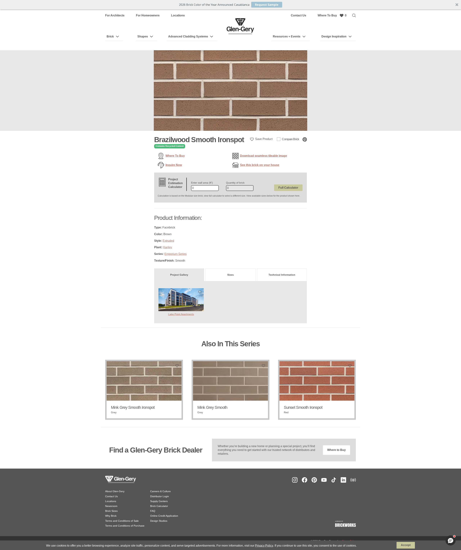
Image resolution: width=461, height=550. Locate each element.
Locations (178, 15)
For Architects (114, 15)
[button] (230, 4)
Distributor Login (159, 496)
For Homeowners (148, 15)
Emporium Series (175, 253)
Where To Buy (327, 15)
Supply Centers (159, 501)
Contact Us (298, 15)
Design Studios (158, 520)
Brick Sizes (111, 510)
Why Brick (111, 515)
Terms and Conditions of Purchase (124, 525)
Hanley (167, 247)
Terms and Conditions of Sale (122, 520)
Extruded (168, 240)
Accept (406, 545)
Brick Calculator (159, 506)
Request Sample (266, 5)
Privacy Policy (264, 545)
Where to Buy (336, 449)
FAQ (152, 510)
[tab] (179, 274)
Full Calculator (288, 187)
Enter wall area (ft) (202, 182)
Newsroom (111, 506)
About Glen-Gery (114, 491)
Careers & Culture (160, 491)
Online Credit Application (164, 515)
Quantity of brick (235, 182)
